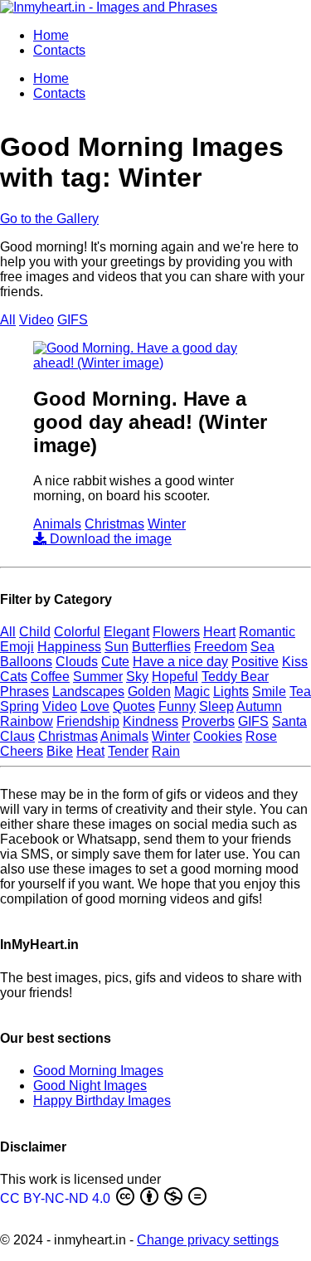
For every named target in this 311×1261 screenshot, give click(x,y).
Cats (13, 676)
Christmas (114, 524)
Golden (149, 691)
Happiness (69, 647)
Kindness (150, 721)
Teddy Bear (235, 676)
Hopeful (175, 676)
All (8, 320)
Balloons (26, 662)
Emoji (17, 647)
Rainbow (26, 721)
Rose (261, 736)
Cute (115, 662)
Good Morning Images (98, 1071)
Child (35, 632)
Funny (177, 706)
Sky (137, 676)
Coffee (50, 676)
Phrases (24, 691)
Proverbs (208, 721)
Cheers (21, 751)
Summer (98, 676)
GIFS (72, 320)
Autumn (259, 706)
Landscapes (88, 691)
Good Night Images (90, 1085)
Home (51, 35)
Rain (166, 751)
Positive (255, 662)
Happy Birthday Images (102, 1100)
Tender (128, 751)
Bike (59, 751)
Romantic (267, 632)
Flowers (176, 632)
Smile (269, 691)
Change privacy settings (208, 1240)
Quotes (134, 706)
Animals (57, 524)
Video (36, 320)
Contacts (59, 50)
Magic (192, 691)
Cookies (217, 736)
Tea (300, 691)
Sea (262, 647)
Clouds (77, 662)
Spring (19, 706)
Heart (219, 632)
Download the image (109, 539)
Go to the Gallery (49, 219)
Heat (90, 751)
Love (94, 706)
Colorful (77, 632)
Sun (116, 647)
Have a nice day (180, 662)
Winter (167, 524)
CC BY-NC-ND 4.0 (57, 1198)
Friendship (87, 721)
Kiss (295, 662)
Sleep (216, 706)
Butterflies (161, 647)
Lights (231, 691)
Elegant (126, 632)
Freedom (220, 647)
